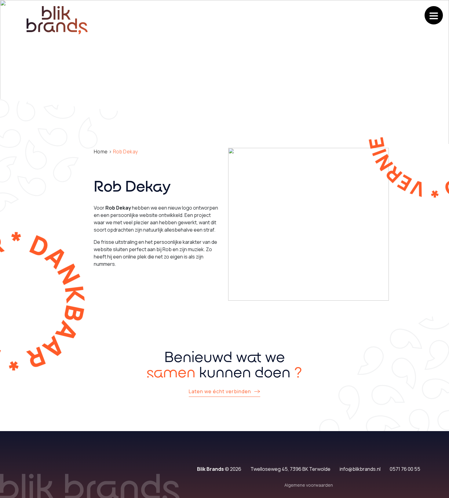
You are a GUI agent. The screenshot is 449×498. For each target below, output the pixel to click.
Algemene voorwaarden (308, 485)
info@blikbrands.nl (360, 469)
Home (101, 151)
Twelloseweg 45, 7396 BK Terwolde (290, 469)
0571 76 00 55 (405, 469)
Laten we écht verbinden (220, 391)
